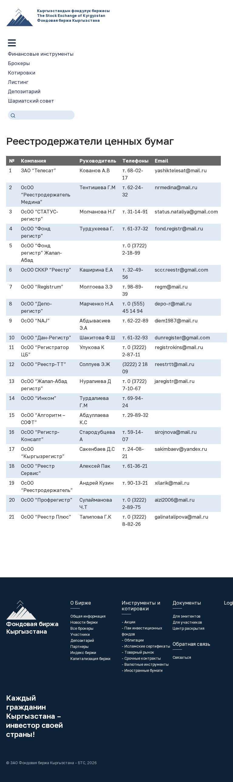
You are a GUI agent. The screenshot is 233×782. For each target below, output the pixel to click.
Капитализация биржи (90, 658)
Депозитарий (24, 91)
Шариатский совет (31, 101)
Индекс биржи (83, 652)
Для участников (187, 622)
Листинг (18, 82)
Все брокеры (81, 628)
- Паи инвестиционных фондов (142, 631)
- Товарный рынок (138, 652)
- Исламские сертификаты (146, 646)
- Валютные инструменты (145, 664)
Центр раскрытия (188, 628)
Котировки (21, 73)
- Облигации (133, 640)
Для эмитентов (186, 616)
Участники (80, 634)
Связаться (182, 657)
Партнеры (79, 646)
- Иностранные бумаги (142, 670)
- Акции (128, 622)
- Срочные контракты (141, 658)
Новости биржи (84, 622)
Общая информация (88, 616)
